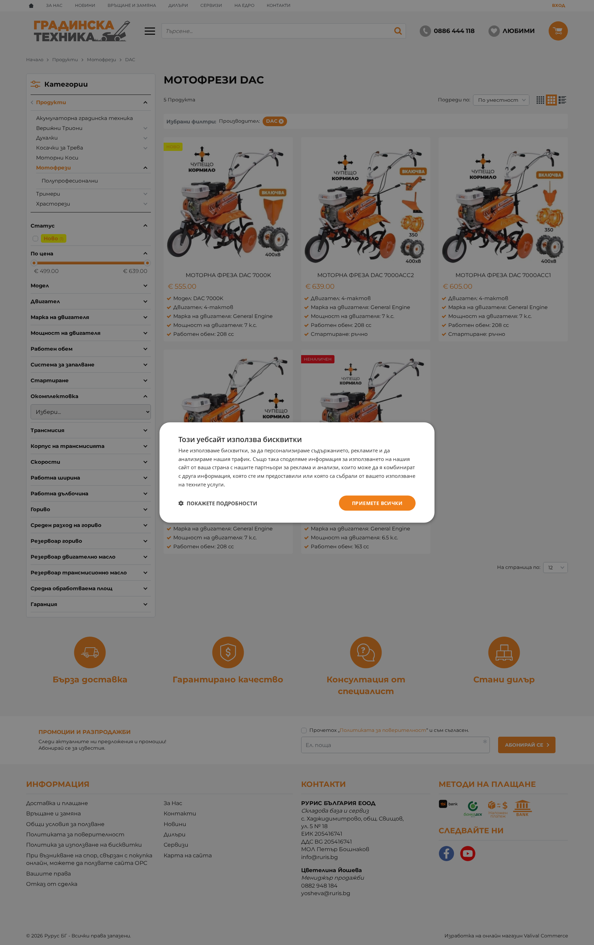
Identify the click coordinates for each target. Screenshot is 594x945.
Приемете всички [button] (377, 502)
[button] (217, 503)
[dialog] (297, 472)
